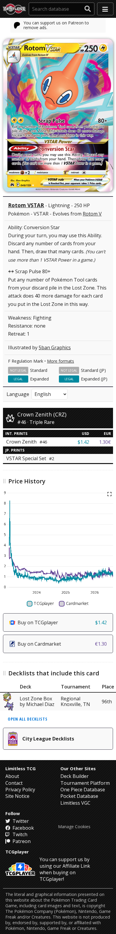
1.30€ (105, 442)
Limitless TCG (20, 768)
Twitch (19, 834)
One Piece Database (82, 789)
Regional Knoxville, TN (75, 701)
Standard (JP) (93, 370)
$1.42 (83, 442)
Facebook (22, 828)
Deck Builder (74, 776)
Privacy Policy (20, 789)
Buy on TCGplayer (62, 622)
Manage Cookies (74, 826)
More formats (60, 361)
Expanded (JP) (94, 379)
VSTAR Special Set (30, 458)
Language (18, 394)
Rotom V (92, 213)
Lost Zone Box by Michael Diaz (37, 701)
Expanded (39, 379)
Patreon (21, 841)
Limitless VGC (75, 803)
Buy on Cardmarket (62, 644)
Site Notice (17, 796)
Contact (14, 783)
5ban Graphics (55, 347)
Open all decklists (28, 719)
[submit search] (87, 9)
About (12, 776)
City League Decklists (48, 738)
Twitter (20, 821)
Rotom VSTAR (26, 205)
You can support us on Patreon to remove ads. (56, 25)
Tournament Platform (85, 783)
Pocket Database (79, 796)
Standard (38, 370)
